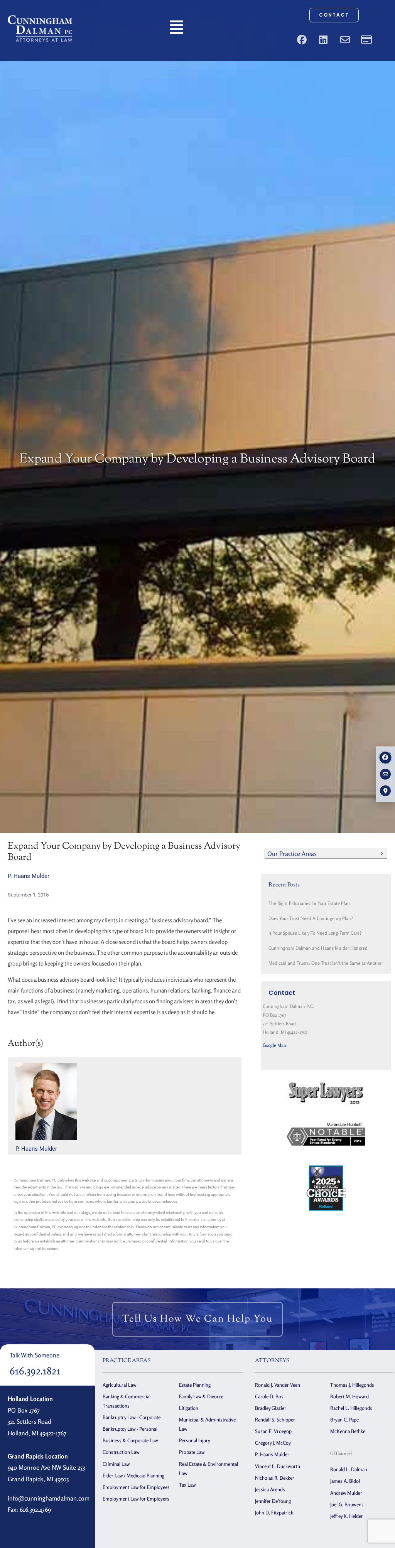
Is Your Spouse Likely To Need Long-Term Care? (314, 933)
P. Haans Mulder (28, 876)
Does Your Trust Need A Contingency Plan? (310, 918)
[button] (176, 28)
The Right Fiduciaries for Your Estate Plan (309, 903)
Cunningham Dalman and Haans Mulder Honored (318, 948)
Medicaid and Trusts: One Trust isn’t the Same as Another (325, 963)
